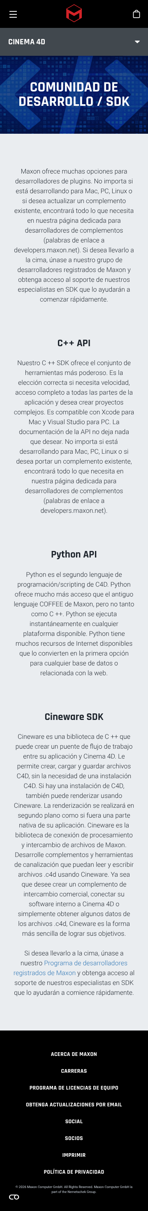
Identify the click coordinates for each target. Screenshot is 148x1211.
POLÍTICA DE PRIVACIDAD (74, 1172)
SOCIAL (74, 1121)
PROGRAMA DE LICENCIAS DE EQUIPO (74, 1088)
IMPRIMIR (74, 1155)
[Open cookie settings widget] (14, 1197)
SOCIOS (74, 1138)
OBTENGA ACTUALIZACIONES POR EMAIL (74, 1104)
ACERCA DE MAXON (74, 1054)
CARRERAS (74, 1071)
